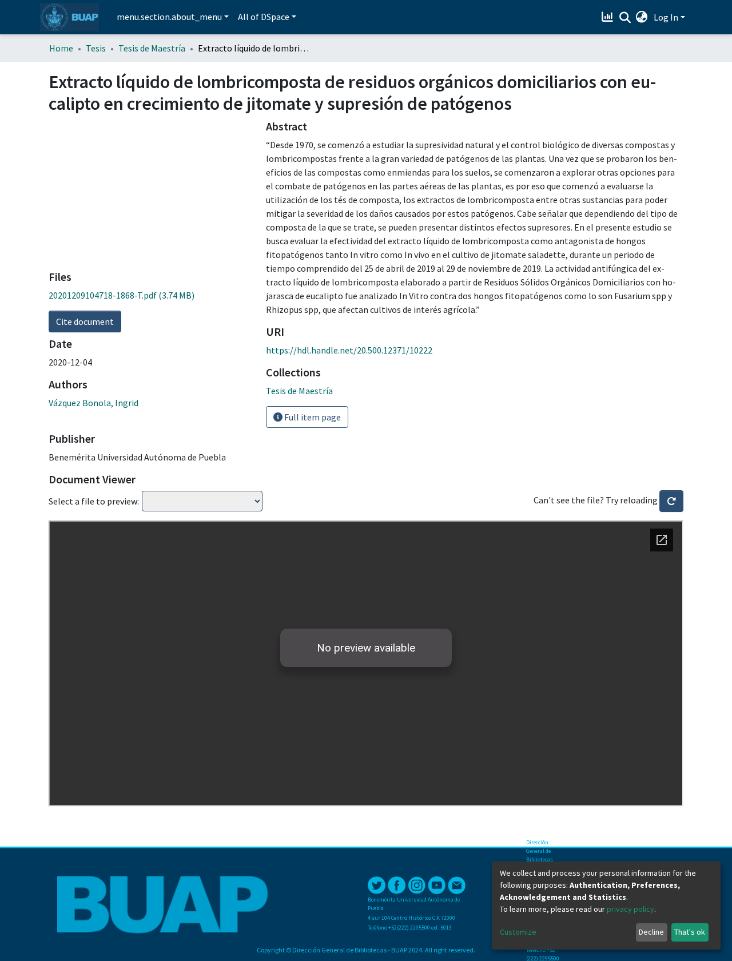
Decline (651, 932)
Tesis (96, 48)
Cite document (85, 321)
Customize (518, 932)
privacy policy (630, 909)
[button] (641, 17)
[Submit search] (624, 17)
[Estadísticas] (608, 17)
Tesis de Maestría (151, 48)
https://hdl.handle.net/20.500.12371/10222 (349, 350)
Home (61, 48)
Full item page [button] (312, 417)
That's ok (689, 932)
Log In (666, 17)
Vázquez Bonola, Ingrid (93, 402)
